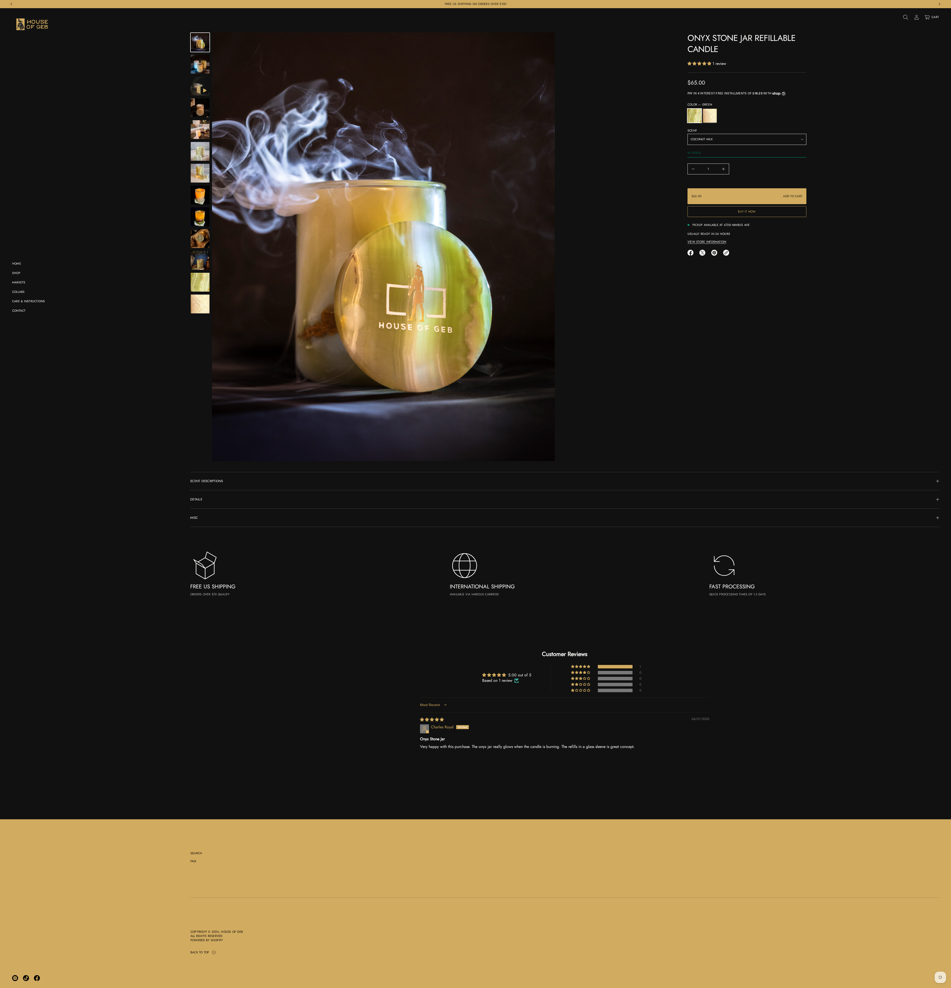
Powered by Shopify (206, 940)
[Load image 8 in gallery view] (200, 216)
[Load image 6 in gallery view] (200, 173)
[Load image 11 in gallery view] (200, 282)
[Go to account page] (916, 17)
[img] (432, 719)
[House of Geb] (32, 24)
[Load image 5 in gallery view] (200, 151)
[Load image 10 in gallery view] (200, 260)
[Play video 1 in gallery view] (200, 86)
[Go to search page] (905, 17)
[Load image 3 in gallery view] (200, 107)
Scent (692, 131)
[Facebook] (36, 978)
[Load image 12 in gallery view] (200, 304)
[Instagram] (15, 978)
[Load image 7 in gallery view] (200, 195)
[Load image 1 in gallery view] (200, 42)
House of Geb (232, 932)
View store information (706, 242)
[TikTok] (26, 978)
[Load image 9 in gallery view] (200, 238)
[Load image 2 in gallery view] (200, 64)
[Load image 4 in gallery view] (200, 129)
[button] (905, 17)
